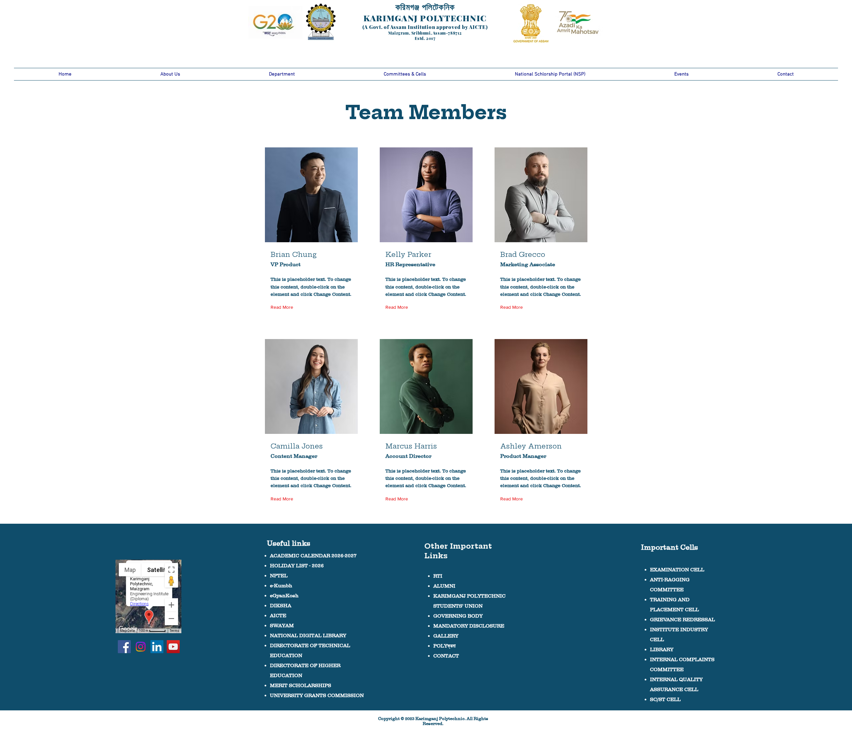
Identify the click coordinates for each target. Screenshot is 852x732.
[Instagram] (140, 646)
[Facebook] (124, 646)
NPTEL (279, 575)
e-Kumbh (281, 585)
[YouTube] (173, 646)
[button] (170, 74)
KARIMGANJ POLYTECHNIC (425, 17)
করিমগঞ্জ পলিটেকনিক (425, 6)
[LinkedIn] (156, 646)
